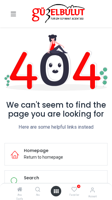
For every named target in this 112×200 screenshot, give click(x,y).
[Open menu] (56, 191)
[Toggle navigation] (13, 13)
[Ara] (38, 189)
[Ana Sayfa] (19, 189)
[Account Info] (92, 190)
